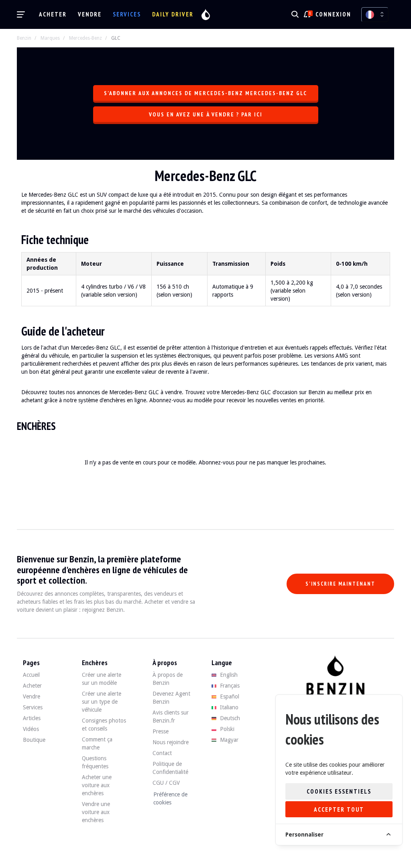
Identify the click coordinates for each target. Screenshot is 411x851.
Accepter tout (339, 809)
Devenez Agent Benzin (171, 697)
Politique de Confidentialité (170, 768)
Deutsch (229, 718)
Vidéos (31, 729)
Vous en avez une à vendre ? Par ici (205, 114)
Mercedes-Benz (85, 38)
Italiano (228, 707)
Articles (32, 718)
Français (229, 685)
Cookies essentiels (339, 791)
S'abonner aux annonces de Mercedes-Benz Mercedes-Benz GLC (205, 93)
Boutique (34, 740)
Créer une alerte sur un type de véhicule (101, 701)
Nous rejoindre (171, 742)
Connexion (333, 14)
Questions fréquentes (95, 762)
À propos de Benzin (168, 679)
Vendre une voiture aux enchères (96, 812)
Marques (50, 38)
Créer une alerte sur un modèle (101, 679)
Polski (226, 729)
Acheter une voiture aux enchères (97, 785)
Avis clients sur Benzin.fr (171, 716)
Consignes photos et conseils (104, 724)
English (228, 675)
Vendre (90, 14)
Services (127, 14)
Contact (162, 753)
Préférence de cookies (170, 798)
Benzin (24, 38)
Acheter (53, 14)
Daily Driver (172, 14)
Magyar (228, 740)
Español (228, 696)
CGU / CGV (166, 783)
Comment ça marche (97, 743)
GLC (115, 38)
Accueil (31, 675)
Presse (161, 731)
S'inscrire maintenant (340, 583)
